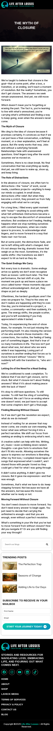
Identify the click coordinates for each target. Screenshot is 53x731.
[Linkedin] (27, 672)
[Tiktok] (35, 672)
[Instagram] (12, 672)
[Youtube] (20, 672)
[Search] (47, 544)
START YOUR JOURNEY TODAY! (25, 626)
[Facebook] (4, 672)
